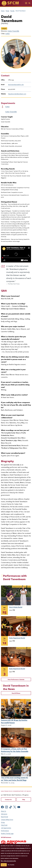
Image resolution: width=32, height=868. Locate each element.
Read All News (16, 693)
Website (3, 94)
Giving (3, 822)
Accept (4, 865)
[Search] (29, 3)
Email (2, 84)
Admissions (4, 814)
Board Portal (4, 817)
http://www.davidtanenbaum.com (17, 94)
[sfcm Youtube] (18, 807)
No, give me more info (8, 860)
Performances (5, 831)
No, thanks (11, 864)
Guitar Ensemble (13, 31)
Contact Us (8, 799)
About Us (3, 811)
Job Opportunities (6, 828)
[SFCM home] (10, 3)
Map (23, 799)
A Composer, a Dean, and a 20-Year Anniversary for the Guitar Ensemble (14, 750)
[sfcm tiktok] (10, 807)
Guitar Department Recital (17, 638)
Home (2, 11)
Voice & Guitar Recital (15, 607)
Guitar (7, 33)
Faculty (12, 11)
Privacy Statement (20, 848)
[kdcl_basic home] (16, 791)
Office (3, 80)
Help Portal (4, 825)
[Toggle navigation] (26, 3)
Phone (3, 89)
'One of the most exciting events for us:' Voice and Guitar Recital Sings (14, 778)
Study (7, 11)
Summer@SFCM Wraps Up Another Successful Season (14, 721)
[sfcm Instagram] (6, 807)
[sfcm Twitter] (14, 807)
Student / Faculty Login (7, 833)
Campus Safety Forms (7, 819)
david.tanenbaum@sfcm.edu (16, 84)
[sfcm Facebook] (2, 807)
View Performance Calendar (16, 679)
